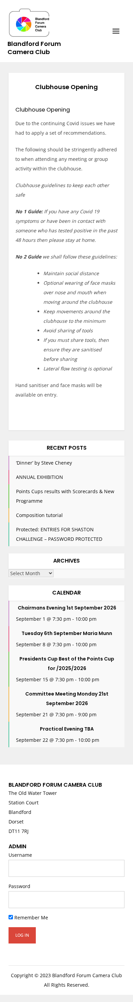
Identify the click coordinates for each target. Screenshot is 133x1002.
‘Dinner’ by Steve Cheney (44, 463)
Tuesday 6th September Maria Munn (66, 633)
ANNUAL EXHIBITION (39, 477)
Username (20, 855)
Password (19, 886)
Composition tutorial (39, 515)
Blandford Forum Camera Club (34, 47)
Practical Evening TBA (67, 728)
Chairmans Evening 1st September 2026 (67, 607)
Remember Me (30, 917)
